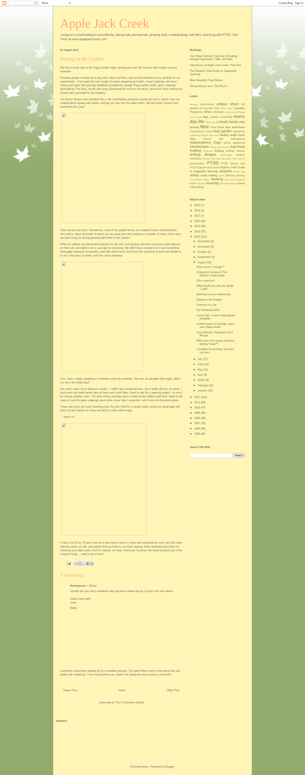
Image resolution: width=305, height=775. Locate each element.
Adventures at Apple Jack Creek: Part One (215, 65)
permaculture (197, 163)
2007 (197, 423)
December (204, 241)
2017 (197, 215)
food (217, 131)
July (200, 359)
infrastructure (199, 146)
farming (194, 127)
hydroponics (238, 138)
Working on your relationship (213, 294)
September (204, 257)
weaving (212, 183)
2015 (197, 226)
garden (226, 131)
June (201, 364)
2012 (197, 397)
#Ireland (194, 104)
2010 (197, 407)
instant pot (215, 147)
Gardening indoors (199, 135)
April (201, 374)
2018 (197, 210)
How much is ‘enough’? (210, 266)
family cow (237, 122)
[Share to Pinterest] (92, 563)
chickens (218, 111)
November (204, 246)
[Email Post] (69, 563)
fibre (204, 126)
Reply (73, 607)
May (201, 369)
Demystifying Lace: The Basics (209, 86)
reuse (216, 167)
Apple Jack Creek (104, 23)
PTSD (213, 162)
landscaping (226, 155)
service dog (239, 171)
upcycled (201, 183)
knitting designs (203, 154)
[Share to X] (84, 563)
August (202, 262)
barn (217, 108)
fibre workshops (235, 127)
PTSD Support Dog (201, 167)
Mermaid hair (209, 159)
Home (122, 690)
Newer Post (70, 690)
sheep (194, 175)
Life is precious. (206, 280)
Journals (225, 147)
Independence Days (205, 142)
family (224, 122)
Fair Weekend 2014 (208, 310)
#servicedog (207, 104)
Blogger (169, 766)
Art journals (206, 108)
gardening (239, 131)
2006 (197, 428)
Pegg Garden (101, 67)
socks (221, 175)
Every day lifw (212, 122)
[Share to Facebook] (88, 563)
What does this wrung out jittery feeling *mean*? (215, 342)
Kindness (208, 151)
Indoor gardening (234, 142)
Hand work (214, 135)
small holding (208, 175)
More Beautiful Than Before (206, 80)
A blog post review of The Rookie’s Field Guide (211, 274)
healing (224, 135)
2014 (197, 231)
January (203, 390)
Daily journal (231, 112)
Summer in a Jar (206, 304)
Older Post (173, 690)
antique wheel (227, 104)
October (203, 251)
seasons (225, 171)
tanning (240, 175)
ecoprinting (226, 117)
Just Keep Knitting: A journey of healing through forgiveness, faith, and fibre (213, 57)
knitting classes (235, 150)
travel (193, 183)
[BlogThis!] (80, 563)
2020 (197, 205)
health (233, 135)
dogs (206, 116)
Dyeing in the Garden (209, 299)
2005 (197, 433)
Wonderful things (228, 183)
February (203, 385)
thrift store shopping (234, 179)
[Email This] (76, 563)
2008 (197, 418)
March (202, 379)
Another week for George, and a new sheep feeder (215, 325)
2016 (197, 221)
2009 (197, 412)
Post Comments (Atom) (130, 702)
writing (200, 187)
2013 (197, 236)
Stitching (230, 175)
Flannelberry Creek (201, 131)
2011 (197, 402)
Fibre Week (217, 127)
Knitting (219, 150)
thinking (217, 179)
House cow (213, 138)
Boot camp (226, 108)
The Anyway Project (200, 179)
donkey (214, 117)
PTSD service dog (233, 163)
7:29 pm (92, 585)
